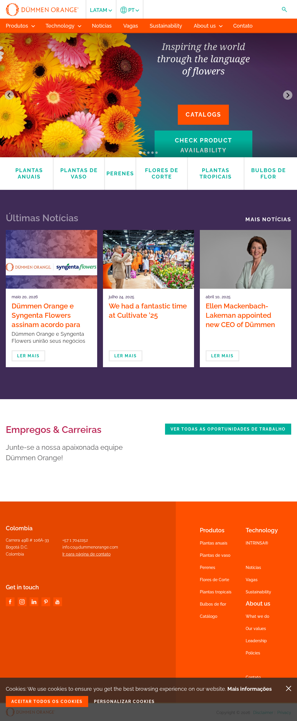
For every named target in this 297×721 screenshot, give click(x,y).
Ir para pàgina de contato (86, 554)
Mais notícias (268, 219)
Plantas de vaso (215, 555)
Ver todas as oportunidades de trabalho (228, 429)
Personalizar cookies (124, 701)
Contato (253, 677)
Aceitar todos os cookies (47, 701)
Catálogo (208, 616)
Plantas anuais (213, 543)
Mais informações (249, 689)
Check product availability (203, 145)
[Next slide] (287, 95)
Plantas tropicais (215, 592)
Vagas (252, 579)
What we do (257, 616)
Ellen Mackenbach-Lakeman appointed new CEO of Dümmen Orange (240, 320)
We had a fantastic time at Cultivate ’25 (148, 311)
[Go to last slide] (9, 95)
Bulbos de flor (213, 604)
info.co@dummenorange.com (90, 547)
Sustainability (258, 592)
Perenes (207, 567)
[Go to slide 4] (152, 152)
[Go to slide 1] (140, 152)
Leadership (256, 640)
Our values (256, 628)
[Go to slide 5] (156, 152)
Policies (253, 653)
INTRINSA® (257, 543)
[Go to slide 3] (148, 152)
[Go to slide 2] (144, 152)
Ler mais (28, 356)
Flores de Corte (214, 579)
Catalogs (203, 114)
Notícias (253, 567)
